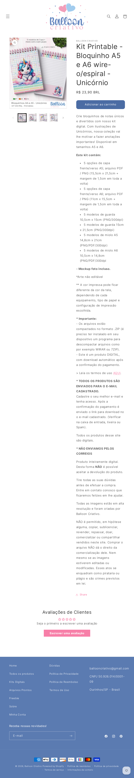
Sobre (13, 706)
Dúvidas (54, 665)
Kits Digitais (17, 682)
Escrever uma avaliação (67, 633)
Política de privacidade (106, 766)
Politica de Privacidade (64, 673)
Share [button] (83, 594)
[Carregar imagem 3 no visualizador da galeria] (43, 117)
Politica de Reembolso (63, 682)
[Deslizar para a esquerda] (13, 118)
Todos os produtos (21, 673)
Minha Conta (17, 714)
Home (13, 665)
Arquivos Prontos (20, 690)
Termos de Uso (59, 690)
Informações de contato (80, 770)
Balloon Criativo (33, 766)
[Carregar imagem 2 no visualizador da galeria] (32, 117)
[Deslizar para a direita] (63, 118)
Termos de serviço (54, 770)
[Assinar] (71, 735)
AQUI (117, 373)
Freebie (14, 698)
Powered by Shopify (53, 766)
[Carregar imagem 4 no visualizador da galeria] (53, 117)
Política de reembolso (79, 766)
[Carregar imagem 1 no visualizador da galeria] (22, 117)
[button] (8, 16)
